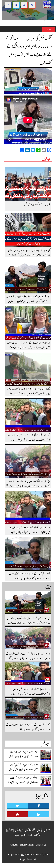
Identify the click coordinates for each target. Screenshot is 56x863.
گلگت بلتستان (29, 830)
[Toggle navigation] (48, 23)
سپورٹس (10, 830)
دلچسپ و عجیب (20, 835)
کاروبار (29, 835)
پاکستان (39, 830)
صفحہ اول (47, 830)
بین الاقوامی (18, 830)
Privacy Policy (27, 845)
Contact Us (41, 845)
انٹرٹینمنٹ (37, 835)
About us (14, 845)
